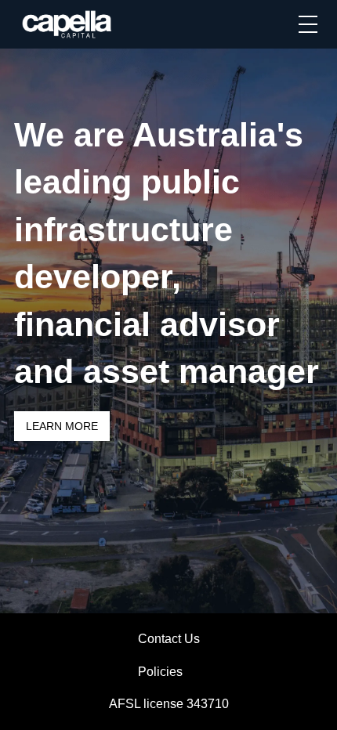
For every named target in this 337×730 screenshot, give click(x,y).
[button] (308, 24)
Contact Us (169, 638)
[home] (67, 24)
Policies (160, 671)
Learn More (62, 426)
